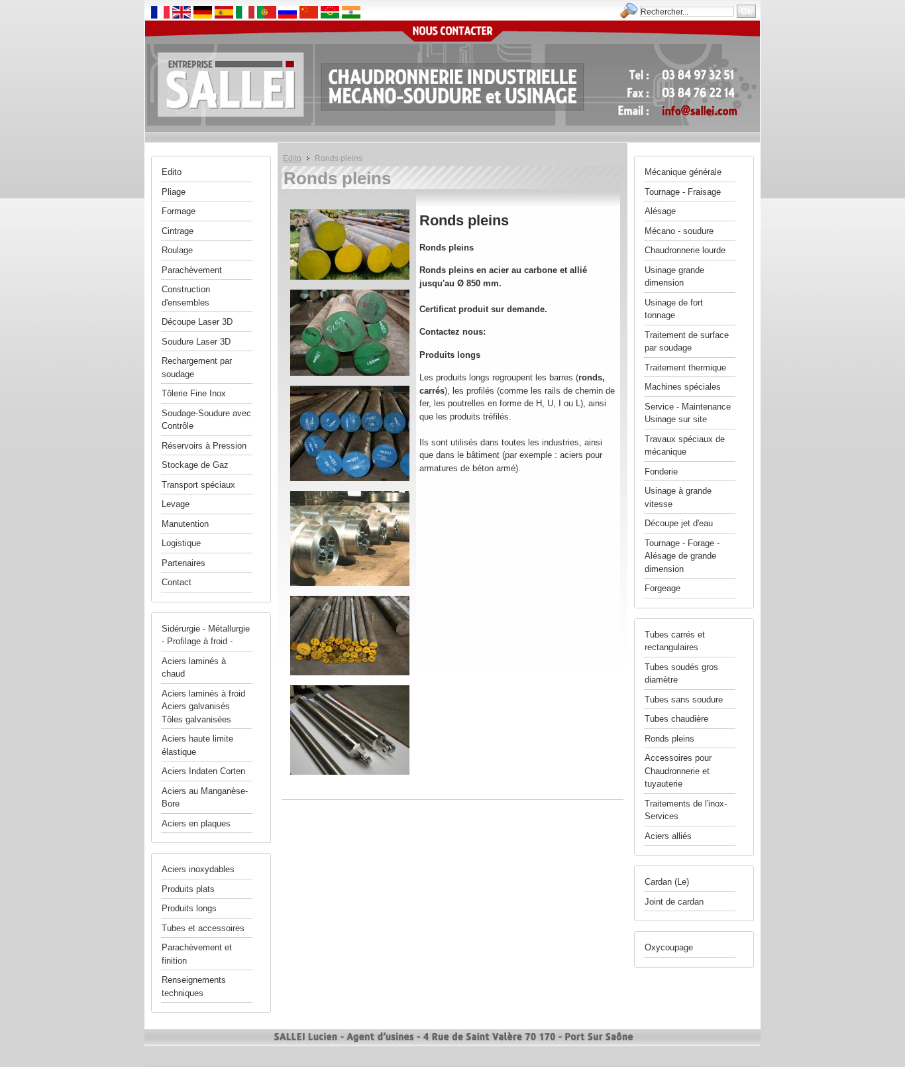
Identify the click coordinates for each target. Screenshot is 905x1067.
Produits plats (188, 889)
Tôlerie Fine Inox (194, 393)
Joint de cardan (674, 902)
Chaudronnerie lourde (685, 250)
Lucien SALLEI (243, 58)
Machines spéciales (683, 387)
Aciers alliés (668, 836)
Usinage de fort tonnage (674, 309)
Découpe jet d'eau (679, 523)
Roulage (177, 250)
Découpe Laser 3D (197, 322)
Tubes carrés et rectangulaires (675, 641)
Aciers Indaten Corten (203, 771)
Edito (292, 158)
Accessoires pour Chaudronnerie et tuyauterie (678, 771)
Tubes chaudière (676, 719)
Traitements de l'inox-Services (686, 810)
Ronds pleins (669, 739)
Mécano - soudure (679, 231)
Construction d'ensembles (186, 296)
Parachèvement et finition (197, 954)
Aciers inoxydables (198, 869)
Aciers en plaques (196, 823)
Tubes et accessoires (203, 928)
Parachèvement (192, 270)
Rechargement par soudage (197, 367)
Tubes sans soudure (684, 699)
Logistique (181, 543)
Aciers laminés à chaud (194, 667)
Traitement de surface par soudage (687, 341)
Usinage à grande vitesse (678, 497)
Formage (178, 211)
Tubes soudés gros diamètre (681, 673)
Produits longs (189, 908)
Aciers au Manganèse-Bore (205, 797)
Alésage (660, 211)
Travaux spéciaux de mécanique (685, 445)
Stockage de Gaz (195, 465)
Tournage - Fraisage (683, 192)
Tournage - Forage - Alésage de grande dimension (682, 556)
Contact (176, 582)
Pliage (174, 192)
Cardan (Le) (667, 882)
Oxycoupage (669, 947)
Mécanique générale (683, 172)
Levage (175, 504)
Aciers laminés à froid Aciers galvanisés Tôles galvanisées (203, 706)
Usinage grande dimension (674, 276)
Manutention (185, 524)
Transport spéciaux (198, 485)
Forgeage (662, 588)
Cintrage (177, 231)
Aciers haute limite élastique (197, 745)
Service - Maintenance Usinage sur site (688, 413)
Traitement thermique (685, 367)
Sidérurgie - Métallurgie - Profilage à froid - (206, 635)
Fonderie (661, 472)
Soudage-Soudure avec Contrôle (206, 419)
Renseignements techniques (194, 986)
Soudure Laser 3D (196, 342)
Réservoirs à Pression (204, 446)
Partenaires (183, 563)
